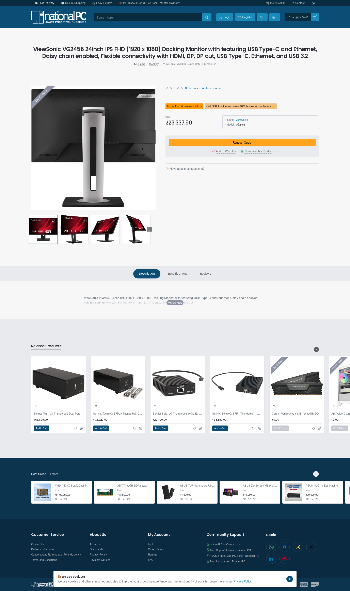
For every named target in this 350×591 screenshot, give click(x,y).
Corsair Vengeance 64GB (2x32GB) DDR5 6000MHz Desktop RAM (297, 413)
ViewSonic (242, 119)
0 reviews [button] (191, 88)
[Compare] (274, 17)
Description (147, 274)
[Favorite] (262, 17)
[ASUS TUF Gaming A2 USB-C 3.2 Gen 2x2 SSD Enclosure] (168, 492)
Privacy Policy (242, 581)
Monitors (154, 64)
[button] (29, 229)
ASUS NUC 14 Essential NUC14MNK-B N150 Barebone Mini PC (323, 485)
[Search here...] (206, 17)
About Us (98, 535)
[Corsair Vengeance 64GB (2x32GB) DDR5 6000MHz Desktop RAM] (297, 383)
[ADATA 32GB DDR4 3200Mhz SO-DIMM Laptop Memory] (105, 492)
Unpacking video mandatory (184, 106)
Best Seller (38, 474)
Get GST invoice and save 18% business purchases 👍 (240, 106)
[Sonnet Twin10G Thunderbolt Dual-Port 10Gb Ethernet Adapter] (58, 383)
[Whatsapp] (313, 3)
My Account (159, 535)
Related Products (46, 346)
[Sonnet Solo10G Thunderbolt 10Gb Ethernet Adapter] (178, 383)
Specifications (177, 274)
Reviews (205, 274)
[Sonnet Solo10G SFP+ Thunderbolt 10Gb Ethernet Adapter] (237, 383)
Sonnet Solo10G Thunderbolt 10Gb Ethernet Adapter (178, 413)
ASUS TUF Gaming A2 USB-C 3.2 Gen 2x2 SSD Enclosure (197, 485)
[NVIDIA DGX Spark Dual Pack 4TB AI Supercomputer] (42, 492)
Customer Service (47, 535)
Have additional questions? (187, 168)
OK (290, 579)
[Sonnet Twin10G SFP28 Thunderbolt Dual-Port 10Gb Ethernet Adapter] (118, 383)
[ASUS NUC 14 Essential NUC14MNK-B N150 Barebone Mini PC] (293, 492)
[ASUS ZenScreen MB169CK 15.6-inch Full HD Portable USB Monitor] (231, 492)
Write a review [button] (211, 88)
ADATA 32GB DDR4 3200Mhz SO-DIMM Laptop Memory (134, 485)
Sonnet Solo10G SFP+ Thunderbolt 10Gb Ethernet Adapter (237, 413)
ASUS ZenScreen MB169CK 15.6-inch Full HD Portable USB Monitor (260, 485)
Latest (54, 474)
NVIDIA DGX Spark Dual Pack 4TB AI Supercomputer (72, 485)
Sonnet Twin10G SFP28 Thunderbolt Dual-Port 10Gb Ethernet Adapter (118, 413)
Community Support (225, 535)
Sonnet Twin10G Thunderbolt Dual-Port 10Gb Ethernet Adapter (58, 413)
